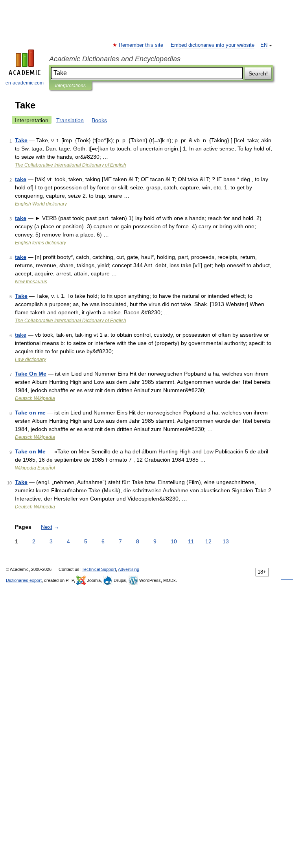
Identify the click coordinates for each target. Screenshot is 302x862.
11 (191, 541)
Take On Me (30, 373)
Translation (70, 120)
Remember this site (141, 45)
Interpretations (70, 85)
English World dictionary (41, 204)
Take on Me (30, 451)
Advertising (128, 569)
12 (208, 541)
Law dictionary (30, 359)
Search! (258, 73)
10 (174, 541)
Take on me (30, 412)
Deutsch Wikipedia (35, 398)
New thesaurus (31, 281)
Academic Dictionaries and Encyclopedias (114, 59)
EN (263, 45)
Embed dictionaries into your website (212, 45)
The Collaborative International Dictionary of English (70, 165)
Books (99, 120)
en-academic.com (25, 83)
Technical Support (99, 569)
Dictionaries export (24, 580)
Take (21, 140)
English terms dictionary (40, 243)
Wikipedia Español (35, 468)
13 (226, 541)
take (20, 179)
